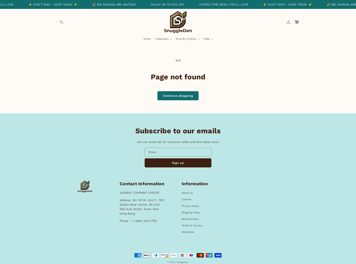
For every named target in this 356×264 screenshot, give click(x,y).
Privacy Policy (190, 205)
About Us (187, 192)
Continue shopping (178, 95)
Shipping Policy (191, 212)
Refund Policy (190, 218)
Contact (186, 199)
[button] (61, 22)
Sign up (178, 162)
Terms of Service (192, 225)
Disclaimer (188, 231)
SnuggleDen (183, 262)
